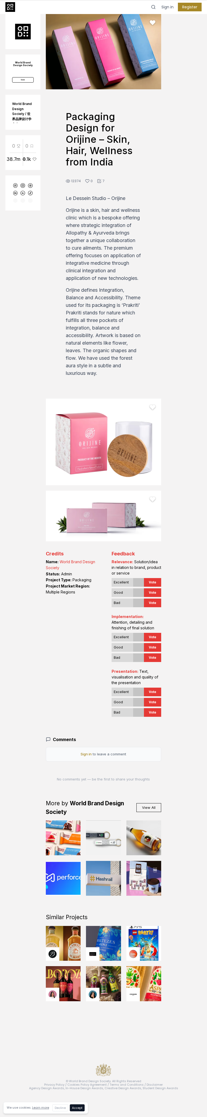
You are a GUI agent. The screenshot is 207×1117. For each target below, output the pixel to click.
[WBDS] (15, 185)
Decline (60, 1108)
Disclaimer (155, 1084)
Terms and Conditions (127, 1084)
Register (189, 7)
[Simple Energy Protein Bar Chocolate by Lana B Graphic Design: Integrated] (63, 837)
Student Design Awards (160, 1088)
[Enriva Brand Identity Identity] (103, 837)
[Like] (152, 22)
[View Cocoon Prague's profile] (133, 994)
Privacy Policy (54, 1084)
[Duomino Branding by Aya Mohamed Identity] (143, 878)
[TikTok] (30, 193)
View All (149, 807)
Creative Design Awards (123, 1088)
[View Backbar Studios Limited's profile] (52, 954)
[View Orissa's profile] (92, 994)
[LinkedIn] (22, 193)
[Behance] (15, 193)
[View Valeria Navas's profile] (52, 994)
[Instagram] (22, 185)
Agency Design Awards (46, 1088)
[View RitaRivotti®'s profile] (92, 954)
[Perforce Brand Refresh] (63, 878)
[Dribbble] (30, 185)
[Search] (153, 7)
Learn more (40, 1107)
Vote (152, 582)
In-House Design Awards (84, 1088)
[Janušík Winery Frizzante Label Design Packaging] (143, 837)
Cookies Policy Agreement (87, 1084)
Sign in (167, 7)
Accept (77, 1108)
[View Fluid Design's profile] (133, 954)
